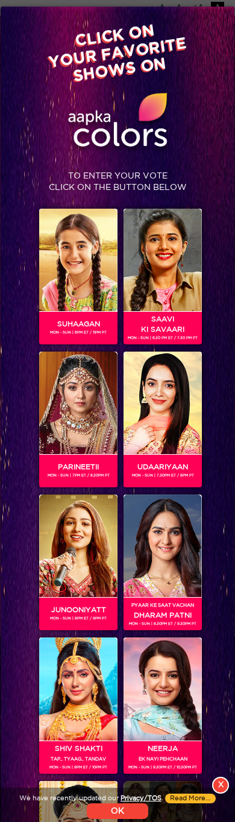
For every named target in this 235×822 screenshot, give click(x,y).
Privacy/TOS (141, 798)
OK (117, 811)
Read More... (190, 798)
